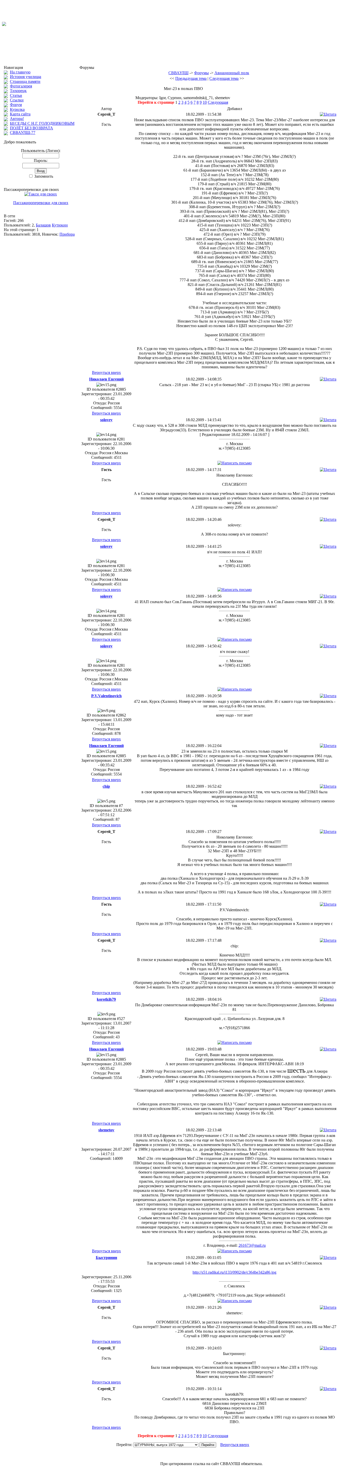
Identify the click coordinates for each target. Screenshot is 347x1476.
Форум (16, 104)
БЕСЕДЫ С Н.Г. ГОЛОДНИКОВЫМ (42, 123)
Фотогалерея (21, 86)
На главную (20, 72)
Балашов (43, 225)
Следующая (218, 102)
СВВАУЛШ (178, 73)
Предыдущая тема (191, 78)
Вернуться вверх (106, 372)
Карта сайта (20, 114)
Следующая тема (224, 78)
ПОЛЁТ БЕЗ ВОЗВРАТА (31, 128)
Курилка (17, 109)
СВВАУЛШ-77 (22, 132)
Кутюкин (60, 225)
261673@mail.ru (252, 1245)
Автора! (17, 118)
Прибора (67, 234)
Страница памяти (25, 81)
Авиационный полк (231, 73)
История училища (25, 76)
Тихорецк (18, 90)
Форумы (201, 73)
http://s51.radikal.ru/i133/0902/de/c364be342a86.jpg (234, 1272)
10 (205, 102)
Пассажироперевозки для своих (40, 203)
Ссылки (17, 100)
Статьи (16, 95)
